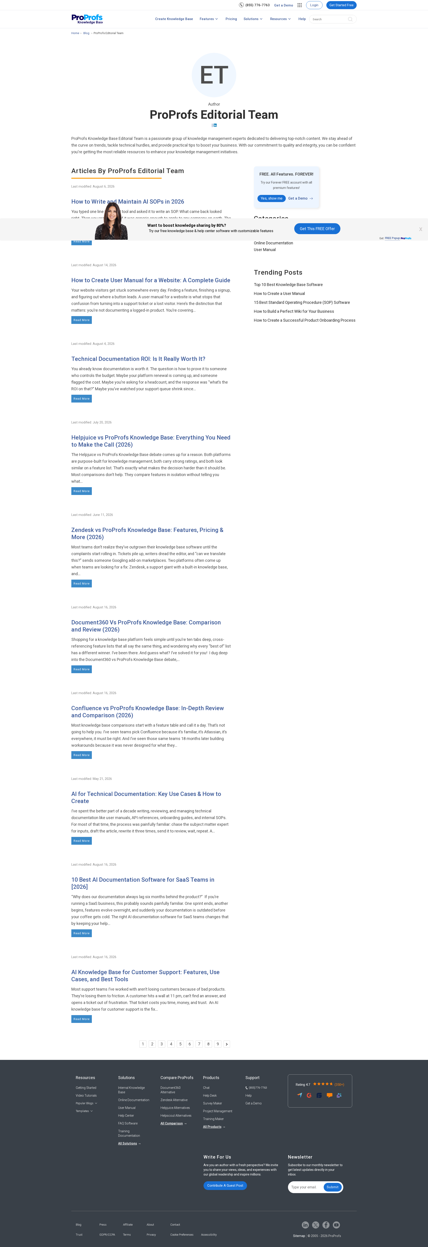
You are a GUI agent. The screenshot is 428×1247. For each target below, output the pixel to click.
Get (389, 238)
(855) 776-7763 (257, 5)
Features (207, 19)
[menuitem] (254, 5)
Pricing (231, 19)
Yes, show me (271, 198)
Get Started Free (341, 5)
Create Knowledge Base (174, 19)
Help (302, 19)
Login (314, 5)
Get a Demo (283, 5)
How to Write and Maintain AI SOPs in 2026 (127, 201)
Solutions (251, 19)
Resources (278, 19)
